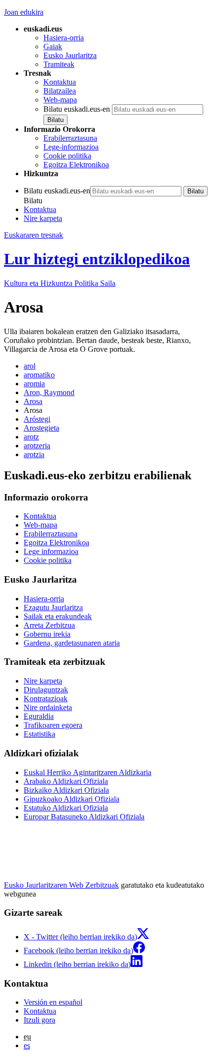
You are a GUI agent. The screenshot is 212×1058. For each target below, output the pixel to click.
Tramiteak (58, 64)
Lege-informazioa (71, 147)
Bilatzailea (59, 91)
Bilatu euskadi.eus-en (76, 109)
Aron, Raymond (49, 392)
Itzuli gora (39, 1020)
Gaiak (52, 46)
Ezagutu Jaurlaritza (53, 607)
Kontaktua (59, 82)
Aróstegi (37, 419)
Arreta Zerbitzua (49, 625)
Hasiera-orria (63, 37)
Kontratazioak (46, 698)
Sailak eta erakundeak (58, 616)
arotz (31, 437)
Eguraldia (39, 716)
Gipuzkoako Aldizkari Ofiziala (71, 799)
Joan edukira (23, 12)
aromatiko (39, 375)
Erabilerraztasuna (70, 138)
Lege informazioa (51, 551)
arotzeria (37, 445)
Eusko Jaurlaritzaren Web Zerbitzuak (61, 885)
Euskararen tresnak (33, 235)
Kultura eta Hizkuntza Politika (59, 283)
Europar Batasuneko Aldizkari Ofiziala (84, 816)
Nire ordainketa (48, 707)
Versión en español (53, 1002)
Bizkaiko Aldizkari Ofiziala (66, 790)
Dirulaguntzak (46, 689)
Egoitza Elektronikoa (76, 164)
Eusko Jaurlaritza (70, 55)
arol (29, 366)
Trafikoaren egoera (53, 725)
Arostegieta (41, 428)
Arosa (33, 401)
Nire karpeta (43, 218)
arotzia (34, 454)
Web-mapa (60, 99)
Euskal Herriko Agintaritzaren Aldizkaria (87, 772)
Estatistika (39, 734)
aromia (34, 383)
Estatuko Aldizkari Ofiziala (66, 808)
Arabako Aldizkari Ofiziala (66, 781)
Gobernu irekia (47, 634)
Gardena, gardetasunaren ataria (72, 643)
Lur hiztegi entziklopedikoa (97, 259)
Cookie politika (67, 156)
